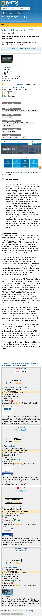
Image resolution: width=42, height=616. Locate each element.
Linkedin (17, 614)
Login (11, 13)
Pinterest (14, 614)
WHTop (4, 30)
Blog (10, 614)
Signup (20, 13)
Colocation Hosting (17, 87)
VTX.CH (32, 30)
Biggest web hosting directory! (14, 5)
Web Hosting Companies (17, 30)
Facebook (3, 614)
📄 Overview (11, 48)
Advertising (29, 611)
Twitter (7, 614)
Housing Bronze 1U (19, 172)
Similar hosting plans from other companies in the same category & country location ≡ (19, 364)
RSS (21, 614)
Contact (20, 611)
